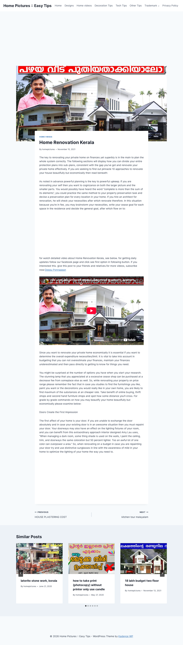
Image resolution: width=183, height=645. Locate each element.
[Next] (162, 573)
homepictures (48, 149)
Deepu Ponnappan (55, 269)
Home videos (84, 5)
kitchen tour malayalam (135, 515)
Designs (69, 5)
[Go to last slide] (20, 573)
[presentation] (39, 558)
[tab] (85, 606)
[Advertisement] (91, 33)
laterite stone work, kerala (39, 580)
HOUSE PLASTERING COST (51, 515)
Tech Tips (121, 5)
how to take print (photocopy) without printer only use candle (89, 585)
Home (58, 5)
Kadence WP (125, 636)
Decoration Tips (104, 5)
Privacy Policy (170, 5)
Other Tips (136, 5)
